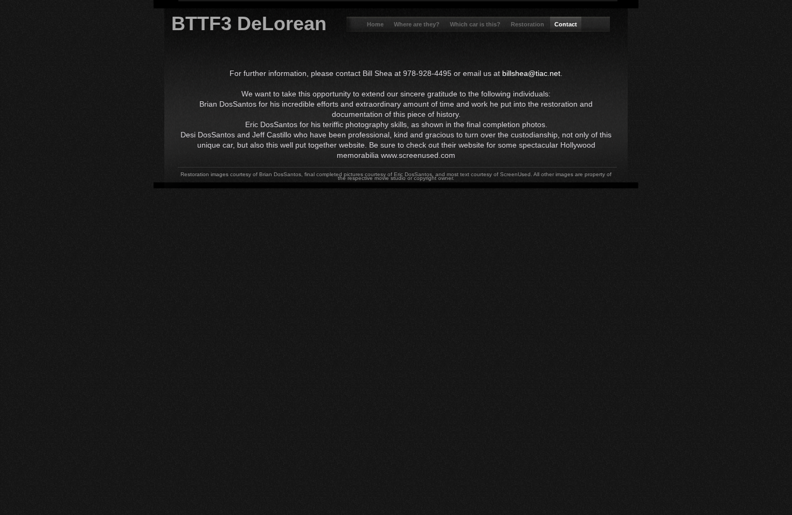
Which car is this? (476, 24)
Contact (565, 24)
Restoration (528, 24)
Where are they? (417, 24)
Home (376, 24)
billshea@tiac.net (531, 73)
